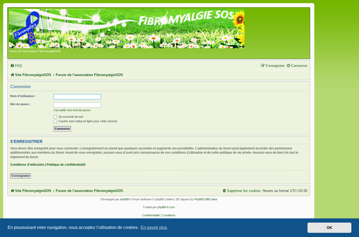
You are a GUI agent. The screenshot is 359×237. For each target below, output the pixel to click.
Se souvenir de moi (70, 116)
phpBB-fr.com (166, 207)
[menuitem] (16, 65)
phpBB (124, 199)
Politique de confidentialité (66, 164)
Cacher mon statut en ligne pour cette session (87, 121)
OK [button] (329, 227)
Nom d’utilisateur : (23, 96)
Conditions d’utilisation (27, 164)
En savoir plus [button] (154, 227)
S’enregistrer (20, 176)
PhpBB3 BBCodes (205, 199)
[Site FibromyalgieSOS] (135, 29)
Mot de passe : (20, 104)
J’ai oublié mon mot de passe (72, 110)
